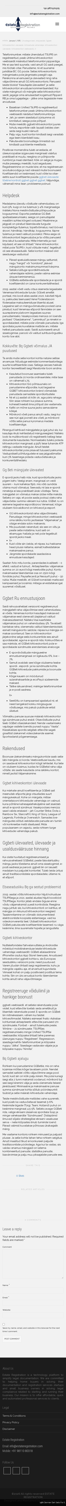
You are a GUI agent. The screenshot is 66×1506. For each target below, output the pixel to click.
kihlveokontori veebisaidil (23, 49)
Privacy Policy (11, 1422)
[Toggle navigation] (57, 24)
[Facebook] (14, 3)
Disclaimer (9, 1429)
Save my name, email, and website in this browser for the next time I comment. (31, 1330)
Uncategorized (28, 41)
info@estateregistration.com (44, 14)
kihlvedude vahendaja (34, 45)
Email (5, 1297)
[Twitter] (8, 3)
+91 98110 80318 (22, 1451)
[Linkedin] (19, 3)
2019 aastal (40, 41)
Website (6, 1310)
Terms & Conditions (14, 1415)
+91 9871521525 (51, 8)
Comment (7, 1247)
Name (5, 1285)
